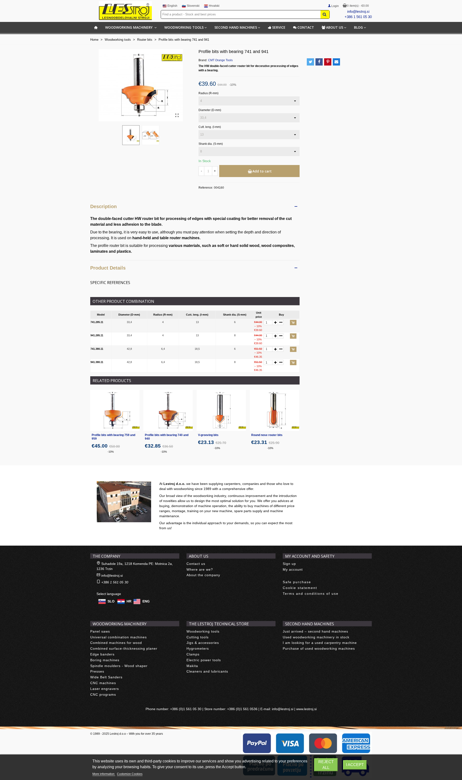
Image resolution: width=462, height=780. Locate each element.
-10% (111, 451)
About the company (203, 575)
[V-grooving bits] (221, 410)
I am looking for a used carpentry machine (320, 643)
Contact (305, 27)
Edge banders (102, 654)
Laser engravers (104, 689)
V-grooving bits (208, 435)
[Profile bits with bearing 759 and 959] (115, 410)
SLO (111, 601)
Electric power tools (203, 660)
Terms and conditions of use (311, 593)
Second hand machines (235, 27)
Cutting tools (197, 637)
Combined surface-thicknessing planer (123, 648)
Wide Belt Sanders (106, 677)
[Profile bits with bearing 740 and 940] (168, 410)
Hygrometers (197, 648)
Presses (97, 671)
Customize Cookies (129, 774)
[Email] (336, 62)
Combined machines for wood (116, 643)
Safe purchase (297, 582)
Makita (192, 666)
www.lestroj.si (306, 709)
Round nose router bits (266, 435)
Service (278, 27)
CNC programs (103, 694)
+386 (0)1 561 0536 (242, 709)
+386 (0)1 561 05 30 (185, 709)
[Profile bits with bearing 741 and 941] (176, 115)
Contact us (195, 564)
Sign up (289, 564)
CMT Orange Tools (220, 60)
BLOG (358, 27)
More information (103, 774)
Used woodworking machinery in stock (316, 637)
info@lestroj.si (358, 11)
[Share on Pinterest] (327, 62)
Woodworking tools (184, 27)
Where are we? (199, 569)
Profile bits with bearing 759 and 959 (113, 436)
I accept (355, 765)
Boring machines (104, 660)
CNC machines (103, 683)
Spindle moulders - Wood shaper (119, 666)
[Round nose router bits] (274, 410)
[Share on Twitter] (310, 62)
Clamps (192, 654)
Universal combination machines (118, 637)
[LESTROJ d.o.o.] (125, 10)
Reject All (326, 765)
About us (334, 27)
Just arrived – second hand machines (315, 631)
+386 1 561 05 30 (358, 17)
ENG (146, 601)
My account (293, 569)
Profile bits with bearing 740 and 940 (166, 436)
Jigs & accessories (202, 643)
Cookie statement (300, 588)
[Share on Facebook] (319, 62)
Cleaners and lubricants (207, 671)
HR (129, 601)
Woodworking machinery (129, 27)
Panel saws (100, 631)
